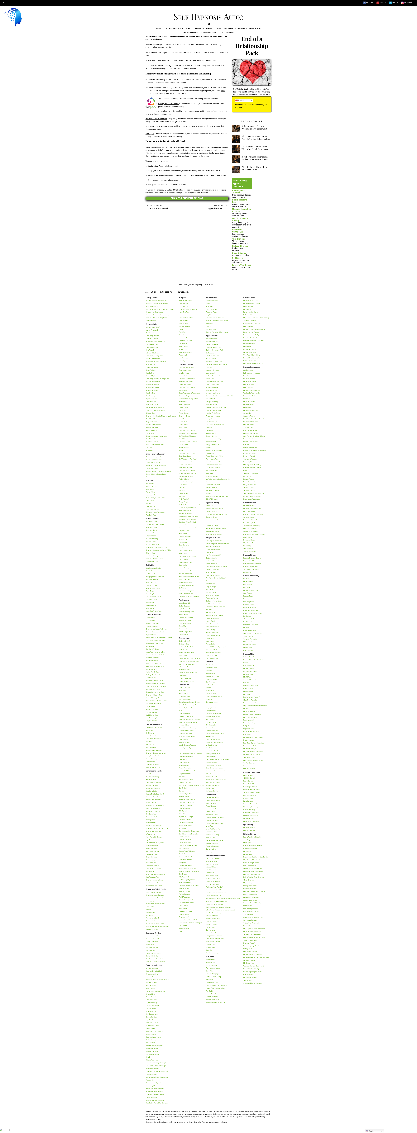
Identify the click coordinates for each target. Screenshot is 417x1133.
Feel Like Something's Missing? (156, 1063)
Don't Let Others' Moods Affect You (254, 660)
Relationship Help (249, 834)
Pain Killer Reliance (152, 419)
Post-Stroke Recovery (153, 509)
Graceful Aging (150, 483)
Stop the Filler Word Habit (154, 831)
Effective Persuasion (212, 356)
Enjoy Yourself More (249, 485)
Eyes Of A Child (184, 306)
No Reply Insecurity (152, 539)
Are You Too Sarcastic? (153, 851)
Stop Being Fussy (249, 757)
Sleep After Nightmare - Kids (155, 666)
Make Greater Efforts (185, 551)
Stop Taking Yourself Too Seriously (157, 1103)
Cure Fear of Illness (185, 842)
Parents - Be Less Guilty (251, 335)
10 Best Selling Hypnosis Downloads (240, 183)
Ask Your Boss (210, 665)
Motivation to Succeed (213, 941)
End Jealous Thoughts (250, 951)
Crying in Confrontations (213, 713)
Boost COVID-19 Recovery (187, 728)
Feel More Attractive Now (251, 911)
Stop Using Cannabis (152, 336)
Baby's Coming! (248, 781)
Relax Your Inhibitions (250, 376)
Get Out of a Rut (184, 343)
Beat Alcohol (150, 350)
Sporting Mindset (211, 488)
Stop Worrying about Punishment (189, 393)
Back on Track (248, 596)
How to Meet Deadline (213, 751)
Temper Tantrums (151, 721)
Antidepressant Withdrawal (154, 936)
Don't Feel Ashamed (152, 1014)
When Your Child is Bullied (251, 355)
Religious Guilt (150, 413)
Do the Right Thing (249, 723)
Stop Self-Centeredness (213, 652)
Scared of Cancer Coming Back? (156, 474)
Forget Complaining (152, 854)
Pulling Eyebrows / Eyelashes (155, 577)
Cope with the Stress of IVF (252, 784)
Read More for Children (153, 689)
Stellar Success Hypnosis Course (156, 300)
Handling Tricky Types (213, 413)
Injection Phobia (184, 373)
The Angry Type (151, 901)
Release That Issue (152, 1051)
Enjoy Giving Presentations (214, 768)
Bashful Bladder (184, 888)
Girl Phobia (182, 548)
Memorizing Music (212, 832)
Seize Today (183, 335)
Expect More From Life (213, 881)
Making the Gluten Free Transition (189, 771)
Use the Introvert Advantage (252, 496)
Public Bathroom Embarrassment (189, 505)
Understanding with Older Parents (253, 966)
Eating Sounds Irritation (153, 756)
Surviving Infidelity (249, 960)
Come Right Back (248, 462)
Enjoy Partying (183, 303)
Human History (183, 614)
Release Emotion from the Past (216, 407)
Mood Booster (150, 1043)
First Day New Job (212, 731)
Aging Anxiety (150, 489)
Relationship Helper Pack (214, 465)
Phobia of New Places (186, 594)
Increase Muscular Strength (252, 563)
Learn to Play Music (212, 820)
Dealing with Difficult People (156, 889)
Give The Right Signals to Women (216, 566)
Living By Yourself (249, 456)
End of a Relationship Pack (252, 46)
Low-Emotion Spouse (250, 848)
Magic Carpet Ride (184, 603)
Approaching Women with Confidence (217, 544)
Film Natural (210, 690)
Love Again (150, 134)
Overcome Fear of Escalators (188, 442)
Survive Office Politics (213, 716)
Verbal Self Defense (152, 929)
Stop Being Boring (151, 791)
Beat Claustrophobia (185, 582)
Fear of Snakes (184, 376)
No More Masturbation (153, 381)
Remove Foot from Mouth (154, 886)
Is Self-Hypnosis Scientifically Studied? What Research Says (255, 158)
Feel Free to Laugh (185, 623)
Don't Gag (149, 741)
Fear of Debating (211, 806)
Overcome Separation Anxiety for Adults (158, 550)
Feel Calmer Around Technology (156, 1066)
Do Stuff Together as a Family (252, 358)
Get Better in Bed (211, 422)
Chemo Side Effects (152, 468)
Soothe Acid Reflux (185, 688)
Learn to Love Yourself (250, 442)
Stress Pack (210, 379)
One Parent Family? (249, 349)
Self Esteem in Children (153, 703)
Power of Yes (183, 329)
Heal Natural (183, 759)
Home (158, 28)
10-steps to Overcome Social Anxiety (157, 315)
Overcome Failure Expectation (155, 1094)
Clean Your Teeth (184, 713)
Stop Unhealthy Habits (186, 779)
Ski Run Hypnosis (184, 606)
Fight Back (149, 840)
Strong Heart (183, 908)
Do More (246, 579)
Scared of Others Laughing (187, 473)
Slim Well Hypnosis (212, 499)
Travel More (182, 332)
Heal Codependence (249, 865)
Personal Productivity (251, 576)
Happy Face (210, 638)
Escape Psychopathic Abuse (252, 946)
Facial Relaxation (184, 897)
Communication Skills (154, 771)
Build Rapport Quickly (213, 575)
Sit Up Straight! (184, 814)
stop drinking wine (211, 390)
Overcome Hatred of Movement (155, 753)
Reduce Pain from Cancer (154, 460)
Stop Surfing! (150, 373)
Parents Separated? (152, 626)
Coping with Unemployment (214, 742)
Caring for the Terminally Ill (187, 705)
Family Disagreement (250, 894)
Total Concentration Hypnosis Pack (217, 496)
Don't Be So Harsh (151, 982)
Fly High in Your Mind (185, 609)
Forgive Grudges (211, 587)
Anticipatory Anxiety (152, 521)
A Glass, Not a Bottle (152, 353)
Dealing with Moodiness (153, 921)
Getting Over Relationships (251, 923)
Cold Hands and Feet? (186, 860)
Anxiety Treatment (152, 518)
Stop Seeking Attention (213, 546)
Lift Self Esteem (151, 320)
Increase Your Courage (250, 685)
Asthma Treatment (185, 699)
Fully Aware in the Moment (251, 373)
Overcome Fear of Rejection (156, 119)
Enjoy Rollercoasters (185, 510)
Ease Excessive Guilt (152, 1005)
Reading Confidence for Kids (155, 692)
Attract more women (152, 306)
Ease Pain (209, 971)
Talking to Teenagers (249, 320)
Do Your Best (210, 873)
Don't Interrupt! (150, 871)
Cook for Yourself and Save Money (217, 332)
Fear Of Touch (183, 533)
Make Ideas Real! (211, 861)
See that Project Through (214, 913)
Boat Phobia (183, 402)
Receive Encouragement (213, 953)
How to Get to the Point (153, 799)
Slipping (181, 450)
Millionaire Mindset (249, 540)
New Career (209, 699)
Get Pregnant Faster (249, 795)
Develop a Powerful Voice (154, 825)
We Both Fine (210, 612)
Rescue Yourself (248, 384)
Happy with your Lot (249, 703)
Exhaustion (182, 690)
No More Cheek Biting (153, 588)
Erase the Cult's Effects (153, 739)
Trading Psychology (249, 551)
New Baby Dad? (248, 326)
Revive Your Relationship (251, 969)
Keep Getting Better (212, 875)
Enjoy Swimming (184, 545)
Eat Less (182, 791)
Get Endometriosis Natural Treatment (190, 753)
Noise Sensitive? (151, 747)
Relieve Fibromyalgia (212, 974)
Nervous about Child (249, 361)
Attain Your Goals (248, 619)
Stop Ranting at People (153, 877)
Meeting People (151, 820)
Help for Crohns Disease (186, 731)
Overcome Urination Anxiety (154, 559)
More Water (209, 306)
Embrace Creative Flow (250, 410)
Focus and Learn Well (213, 485)
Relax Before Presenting (213, 765)
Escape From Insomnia (213, 419)
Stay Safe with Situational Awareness (255, 705)
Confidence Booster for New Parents (254, 329)
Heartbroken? (183, 675)
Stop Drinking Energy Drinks (155, 356)
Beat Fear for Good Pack (214, 361)
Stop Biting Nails (151, 594)
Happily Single (247, 949)
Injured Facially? (151, 736)
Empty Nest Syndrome (250, 312)
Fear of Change (184, 413)
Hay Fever (182, 776)
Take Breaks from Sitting (251, 569)
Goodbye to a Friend (249, 888)
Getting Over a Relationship (169, 104)
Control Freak (150, 906)
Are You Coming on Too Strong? (216, 578)
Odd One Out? (183, 488)
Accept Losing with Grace (251, 754)
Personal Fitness (249, 555)
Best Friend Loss (184, 670)
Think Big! (209, 950)
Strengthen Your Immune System (189, 702)
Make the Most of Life (186, 318)
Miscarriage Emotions (250, 787)
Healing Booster (184, 914)
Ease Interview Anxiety (213, 739)
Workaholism (210, 788)
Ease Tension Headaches (187, 751)
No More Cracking (184, 891)
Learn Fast (209, 826)
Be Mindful (209, 430)
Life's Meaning (183, 320)
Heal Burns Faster (184, 762)
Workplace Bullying (212, 791)
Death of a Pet (183, 650)
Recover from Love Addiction (252, 954)
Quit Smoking (248, 825)
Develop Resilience (249, 691)
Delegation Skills (211, 710)
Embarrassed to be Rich (251, 520)
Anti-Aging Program (212, 341)
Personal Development (251, 367)
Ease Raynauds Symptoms (187, 748)
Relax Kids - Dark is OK (153, 663)
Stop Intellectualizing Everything (253, 493)
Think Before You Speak (153, 782)
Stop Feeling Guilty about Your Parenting (256, 318)
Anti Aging (149, 480)
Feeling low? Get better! (153, 953)
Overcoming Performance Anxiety (156, 547)
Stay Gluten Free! (211, 315)
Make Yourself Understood (154, 837)
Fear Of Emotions (184, 439)
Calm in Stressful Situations (252, 714)
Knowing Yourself (248, 720)
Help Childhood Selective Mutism (156, 701)
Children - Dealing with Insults (155, 632)
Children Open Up (151, 706)
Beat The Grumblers (212, 627)
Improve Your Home (249, 439)
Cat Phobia (182, 410)
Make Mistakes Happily (186, 482)
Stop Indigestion (184, 837)
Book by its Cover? (212, 655)
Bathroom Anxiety (151, 527)
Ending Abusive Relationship (252, 837)
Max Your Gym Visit (185, 794)
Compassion (247, 413)
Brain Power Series (249, 402)
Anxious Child (150, 646)
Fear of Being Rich (249, 523)
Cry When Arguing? (152, 1002)
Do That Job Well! (211, 921)
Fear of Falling (150, 492)
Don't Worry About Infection (187, 556)
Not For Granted (211, 592)
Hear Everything (151, 814)
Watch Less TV (248, 636)
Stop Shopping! (248, 548)
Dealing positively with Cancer (155, 457)
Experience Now (184, 338)
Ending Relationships (250, 886)
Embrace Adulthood (249, 381)
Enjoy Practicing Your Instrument (156, 686)
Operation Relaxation (185, 865)
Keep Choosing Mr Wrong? (251, 863)
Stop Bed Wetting (151, 759)
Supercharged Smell (185, 352)
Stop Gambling (150, 364)
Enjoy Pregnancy (248, 801)
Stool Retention (184, 848)
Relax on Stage (150, 553)
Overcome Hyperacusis (186, 802)
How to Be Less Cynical (153, 1083)
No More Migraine (184, 742)
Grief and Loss (184, 638)
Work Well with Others (213, 782)
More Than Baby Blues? (251, 812)
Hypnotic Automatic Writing (214, 508)
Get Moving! (183, 788)
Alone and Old (150, 495)
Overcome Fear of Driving (187, 430)
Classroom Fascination (213, 800)
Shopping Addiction (152, 430)
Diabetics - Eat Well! (185, 733)
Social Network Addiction (153, 439)
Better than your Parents (251, 332)
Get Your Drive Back (212, 884)
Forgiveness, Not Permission (215, 938)
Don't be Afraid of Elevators (187, 436)
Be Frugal (209, 427)
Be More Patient (248, 674)
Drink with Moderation (152, 384)
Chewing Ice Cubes (152, 585)
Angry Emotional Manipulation (155, 898)
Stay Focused (247, 593)
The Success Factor (212, 490)
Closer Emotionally (249, 880)
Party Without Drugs (152, 404)
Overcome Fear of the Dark (187, 528)
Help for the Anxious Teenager (155, 683)
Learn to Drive (183, 559)
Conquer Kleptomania (152, 376)
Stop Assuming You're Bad (154, 959)
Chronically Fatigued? (185, 708)
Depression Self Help (153, 933)
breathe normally (211, 442)
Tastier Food (183, 355)
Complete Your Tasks (212, 728)
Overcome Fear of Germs (187, 462)
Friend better (210, 552)
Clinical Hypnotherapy (154, 724)
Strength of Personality (250, 473)
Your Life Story (183, 323)
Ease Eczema (183, 739)
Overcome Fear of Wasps (187, 387)
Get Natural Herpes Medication (188, 834)
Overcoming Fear (151, 1011)
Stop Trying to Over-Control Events (254, 436)
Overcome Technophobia (186, 591)
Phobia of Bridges (184, 404)
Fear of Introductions (212, 618)
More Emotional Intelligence (154, 1045)
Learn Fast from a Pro (213, 829)
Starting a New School (153, 675)
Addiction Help (151, 324)
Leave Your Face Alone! (186, 903)
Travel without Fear (185, 536)
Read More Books (249, 622)
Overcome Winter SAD (153, 939)
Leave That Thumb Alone (153, 611)
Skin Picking (150, 608)
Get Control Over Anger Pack (215, 424)
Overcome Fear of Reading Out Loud (157, 828)
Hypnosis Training (212, 503)
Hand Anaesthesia (211, 523)
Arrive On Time (211, 693)
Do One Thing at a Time (250, 590)
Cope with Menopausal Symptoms (189, 719)
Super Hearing (183, 346)
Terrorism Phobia (184, 525)
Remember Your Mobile (250, 625)
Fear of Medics (183, 424)
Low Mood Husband (152, 947)
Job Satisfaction (211, 725)
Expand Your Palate (185, 456)
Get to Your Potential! (213, 858)
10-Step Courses (152, 298)
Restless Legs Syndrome (187, 880)
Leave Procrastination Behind (252, 613)
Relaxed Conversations (153, 788)
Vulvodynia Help (184, 928)
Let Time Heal (183, 667)
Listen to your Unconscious (252, 499)
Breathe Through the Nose (187, 900)
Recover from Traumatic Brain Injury (190, 923)
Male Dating (209, 641)
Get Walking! (247, 572)
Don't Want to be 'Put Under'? (188, 459)
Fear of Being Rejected (250, 908)
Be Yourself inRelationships (252, 931)
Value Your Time (211, 756)
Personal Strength (249, 711)
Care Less (246, 766)
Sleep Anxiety (183, 565)
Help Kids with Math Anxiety (154, 681)
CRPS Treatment (211, 965)
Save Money (247, 546)
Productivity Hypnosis (213, 416)
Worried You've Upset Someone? (156, 361)
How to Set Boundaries (213, 635)
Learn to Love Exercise (250, 566)
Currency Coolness (249, 517)
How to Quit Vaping (249, 830)
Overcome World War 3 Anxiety (189, 596)
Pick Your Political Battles (251, 874)
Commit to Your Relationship (252, 903)
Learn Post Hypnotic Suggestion (253, 743)
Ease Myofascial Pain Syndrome (216, 985)
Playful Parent (247, 346)
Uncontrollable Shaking (186, 756)
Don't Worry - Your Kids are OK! (253, 363)
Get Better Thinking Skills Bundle (216, 364)
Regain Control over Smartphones (156, 436)
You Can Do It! (248, 427)
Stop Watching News (152, 387)
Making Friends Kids (152, 672)
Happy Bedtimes (151, 635)
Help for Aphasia (151, 863)
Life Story (182, 361)
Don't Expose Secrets (250, 717)
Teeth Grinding (183, 905)
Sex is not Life (210, 482)
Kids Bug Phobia (151, 620)
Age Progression (248, 370)
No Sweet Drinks (211, 329)
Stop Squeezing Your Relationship (254, 929)
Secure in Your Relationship (252, 934)
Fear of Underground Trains (187, 508)
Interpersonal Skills (213, 538)
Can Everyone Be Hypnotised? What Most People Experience (255, 147)
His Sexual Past (248, 963)
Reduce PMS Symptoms (186, 857)
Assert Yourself (150, 774)
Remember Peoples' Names (214, 840)
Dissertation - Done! (249, 645)
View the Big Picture (185, 632)
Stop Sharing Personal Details (155, 874)
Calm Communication (212, 624)
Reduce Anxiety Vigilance (154, 750)
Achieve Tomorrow (212, 916)
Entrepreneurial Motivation (214, 936)
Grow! (245, 470)
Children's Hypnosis (153, 615)
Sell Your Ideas (211, 682)
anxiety (208, 447)
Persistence (247, 616)
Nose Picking (150, 602)
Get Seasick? (183, 926)
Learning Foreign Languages (215, 817)
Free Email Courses (203, 28)
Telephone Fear (184, 530)
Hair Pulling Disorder (152, 579)
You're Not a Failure (152, 1023)
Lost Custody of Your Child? (252, 323)
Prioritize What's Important (251, 390)
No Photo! (182, 496)
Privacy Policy (189, 285)
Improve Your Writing (212, 676)
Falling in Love (247, 906)
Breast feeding (247, 775)
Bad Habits (150, 565)
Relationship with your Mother (252, 972)
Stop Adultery (247, 883)
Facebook (370, 3)
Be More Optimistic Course (154, 312)
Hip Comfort (209, 979)
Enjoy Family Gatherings (251, 897)
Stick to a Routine (249, 416)
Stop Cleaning (150, 396)
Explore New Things (152, 660)
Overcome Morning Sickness (252, 804)
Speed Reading (211, 849)
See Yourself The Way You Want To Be (191, 785)
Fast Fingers (210, 736)
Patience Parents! (249, 343)
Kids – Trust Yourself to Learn (155, 640)
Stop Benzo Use (151, 402)
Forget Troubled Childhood (154, 727)
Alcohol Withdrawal (152, 330)
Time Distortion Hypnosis (214, 534)
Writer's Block (247, 647)
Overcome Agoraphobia (186, 367)
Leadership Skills (211, 679)
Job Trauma (209, 719)
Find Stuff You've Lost (250, 430)
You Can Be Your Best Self (251, 393)
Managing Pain (210, 962)
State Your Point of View (153, 797)
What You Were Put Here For (188, 309)
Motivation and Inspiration (215, 855)
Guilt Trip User (150, 912)
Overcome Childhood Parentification (157, 1071)
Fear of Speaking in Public (214, 456)
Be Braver (209, 367)
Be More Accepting (152, 974)
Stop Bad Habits (151, 571)
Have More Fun (184, 312)
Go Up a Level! (210, 947)
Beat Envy (149, 1057)
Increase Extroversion (250, 447)
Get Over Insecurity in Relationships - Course (160, 309)
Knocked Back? (151, 1008)
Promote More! (210, 927)
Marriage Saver (248, 974)
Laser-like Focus (248, 604)
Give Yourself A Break (153, 1025)
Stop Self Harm (150, 761)
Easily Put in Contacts (186, 716)
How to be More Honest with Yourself (157, 980)
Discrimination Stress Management (157, 1077)
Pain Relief (210, 956)
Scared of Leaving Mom (153, 698)
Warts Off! (182, 931)
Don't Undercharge (249, 511)
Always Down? (150, 988)
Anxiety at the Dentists (186, 381)
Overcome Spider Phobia (187, 379)
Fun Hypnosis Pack (212, 459)
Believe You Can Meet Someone (253, 877)
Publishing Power (248, 602)
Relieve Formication (185, 768)
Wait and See (150, 1080)
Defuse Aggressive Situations (155, 895)
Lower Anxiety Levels (152, 533)
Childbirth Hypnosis (249, 778)
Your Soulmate (248, 914)
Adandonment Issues (250, 900)
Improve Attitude (248, 740)
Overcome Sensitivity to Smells (189, 885)
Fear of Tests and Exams (187, 571)
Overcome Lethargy (249, 607)
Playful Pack (247, 677)
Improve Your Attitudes (250, 396)
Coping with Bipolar (152, 956)
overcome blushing (212, 476)
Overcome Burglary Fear (186, 585)
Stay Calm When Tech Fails (187, 522)
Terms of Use (208, 285)
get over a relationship (213, 393)
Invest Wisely (247, 537)
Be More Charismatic (212, 569)
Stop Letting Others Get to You (253, 760)
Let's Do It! (246, 587)
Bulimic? (208, 303)
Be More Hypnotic (211, 511)
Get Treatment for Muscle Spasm (189, 831)
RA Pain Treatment (212, 997)
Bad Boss (209, 670)
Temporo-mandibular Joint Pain (215, 1002)
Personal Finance (249, 503)
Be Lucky (246, 708)
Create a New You (211, 436)
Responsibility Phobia (185, 467)
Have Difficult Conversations (155, 805)
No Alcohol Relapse (152, 442)
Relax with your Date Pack (214, 381)
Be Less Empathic (151, 997)
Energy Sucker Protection (154, 892)
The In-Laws (210, 581)
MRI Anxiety (183, 828)
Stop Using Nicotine (152, 390)
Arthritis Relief (210, 959)
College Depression (152, 941)
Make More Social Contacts (214, 615)
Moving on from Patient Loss (188, 672)
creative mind (210, 373)
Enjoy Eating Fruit (211, 309)
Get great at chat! (151, 817)
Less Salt (209, 326)
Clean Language (151, 860)
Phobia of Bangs (184, 479)
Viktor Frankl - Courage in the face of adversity (220, 910)
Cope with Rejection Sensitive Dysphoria (256, 957)
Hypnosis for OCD (151, 399)
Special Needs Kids (249, 352)
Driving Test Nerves (185, 384)
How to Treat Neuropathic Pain (215, 988)
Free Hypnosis (228, 33)
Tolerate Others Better (250, 680)
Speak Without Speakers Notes (216, 779)
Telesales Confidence (212, 785)
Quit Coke (149, 447)
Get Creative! (247, 584)
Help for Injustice (151, 1034)
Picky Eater (209, 323)
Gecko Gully (157, 1120)
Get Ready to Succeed (213, 467)
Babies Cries (247, 309)
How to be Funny (151, 779)
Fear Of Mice (183, 485)
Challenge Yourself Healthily (252, 465)
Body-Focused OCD (152, 427)
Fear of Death (183, 422)
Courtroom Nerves (151, 530)
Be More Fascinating (152, 777)
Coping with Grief (184, 641)
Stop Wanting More (249, 543)
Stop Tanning (150, 450)
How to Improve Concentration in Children (159, 638)
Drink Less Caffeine (152, 333)
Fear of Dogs (183, 427)
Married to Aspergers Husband (252, 845)
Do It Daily (246, 694)
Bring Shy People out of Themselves (157, 926)
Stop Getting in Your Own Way (253, 633)
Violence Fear (183, 539)
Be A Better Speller (212, 814)
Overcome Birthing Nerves (251, 789)
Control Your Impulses (153, 1040)
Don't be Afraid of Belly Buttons (189, 399)
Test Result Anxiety (152, 556)
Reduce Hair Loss (151, 486)
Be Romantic (247, 851)
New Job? (209, 774)
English (241, 100)
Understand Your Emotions (154, 1031)
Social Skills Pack (212, 338)
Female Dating (210, 644)
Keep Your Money (249, 505)
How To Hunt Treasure (186, 617)
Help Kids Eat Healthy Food (154, 643)
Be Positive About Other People (253, 751)
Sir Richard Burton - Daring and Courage (218, 907)
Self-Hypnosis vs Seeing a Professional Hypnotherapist (254, 127)
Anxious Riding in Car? (186, 562)
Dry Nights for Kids (152, 715)
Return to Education (212, 846)
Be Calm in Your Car (152, 968)
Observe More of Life (250, 671)
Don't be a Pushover (152, 658)
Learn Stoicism (248, 387)
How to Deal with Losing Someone (189, 658)
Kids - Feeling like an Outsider (155, 655)
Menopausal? (183, 862)
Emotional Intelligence (154, 965)
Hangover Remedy (184, 774)
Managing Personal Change (252, 467)
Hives (180, 710)
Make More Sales (211, 776)
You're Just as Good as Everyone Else (218, 479)
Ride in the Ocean (184, 629)
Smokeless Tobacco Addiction (155, 341)
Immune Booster (184, 765)
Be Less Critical (211, 561)
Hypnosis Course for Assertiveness (157, 303)
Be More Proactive (212, 685)
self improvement (211, 470)
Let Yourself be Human (250, 422)
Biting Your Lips (151, 582)
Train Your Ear (210, 837)
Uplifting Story (210, 944)
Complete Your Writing (250, 639)
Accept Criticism (151, 802)
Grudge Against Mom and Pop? (253, 917)
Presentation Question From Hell (216, 771)
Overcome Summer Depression (155, 962)
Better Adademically (212, 797)
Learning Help (211, 794)
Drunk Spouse (247, 842)
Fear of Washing (184, 568)
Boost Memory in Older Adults (155, 498)
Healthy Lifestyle (184, 796)
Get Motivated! (210, 930)
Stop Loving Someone (250, 920)
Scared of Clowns (184, 416)
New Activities (183, 358)
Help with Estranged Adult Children (254, 891)
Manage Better (210, 673)
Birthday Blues (150, 994)
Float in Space (183, 634)
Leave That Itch (151, 605)
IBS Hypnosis (183, 811)
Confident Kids (150, 617)
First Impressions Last (213, 549)
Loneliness (246, 399)
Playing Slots (150, 433)
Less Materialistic (248, 665)
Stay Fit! (208, 493)
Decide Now (209, 748)
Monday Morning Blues (213, 753)
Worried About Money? (250, 531)
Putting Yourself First (212, 632)
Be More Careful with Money (252, 508)
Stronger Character (249, 490)
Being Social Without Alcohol (155, 445)
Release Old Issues (152, 1048)
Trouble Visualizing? (185, 696)
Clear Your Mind (211, 803)
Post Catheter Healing (213, 968)
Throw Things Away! (152, 347)
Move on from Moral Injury (187, 664)
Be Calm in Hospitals (185, 573)
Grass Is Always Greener (153, 1037)
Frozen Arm (209, 505)
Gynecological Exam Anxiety (188, 845)
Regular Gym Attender (250, 561)
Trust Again (150, 126)
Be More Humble (151, 985)
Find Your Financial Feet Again (253, 514)
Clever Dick (149, 915)
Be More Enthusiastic (213, 918)
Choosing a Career (212, 702)
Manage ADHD (150, 744)
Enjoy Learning (210, 812)
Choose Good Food (185, 782)
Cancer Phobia (183, 407)
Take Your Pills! (184, 877)
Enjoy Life (182, 298)
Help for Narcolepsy (185, 808)
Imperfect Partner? (249, 943)
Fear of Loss (183, 655)
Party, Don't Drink (151, 422)
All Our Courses (173, 28)
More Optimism (248, 688)
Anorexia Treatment (212, 300)
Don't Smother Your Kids (251, 338)
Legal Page (199, 285)
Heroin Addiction (151, 370)
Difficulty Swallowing (152, 544)
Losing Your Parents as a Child (155, 652)
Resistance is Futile (212, 520)
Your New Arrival (211, 433)
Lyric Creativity (248, 650)
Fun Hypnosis (184, 600)
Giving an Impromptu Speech (215, 733)
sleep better (209, 473)
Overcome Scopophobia (186, 396)
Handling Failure (211, 870)
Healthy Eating (211, 298)
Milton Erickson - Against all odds (216, 901)
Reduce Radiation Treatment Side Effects (159, 471)
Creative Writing (248, 582)
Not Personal (210, 589)
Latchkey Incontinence (186, 822)
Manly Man (246, 726)
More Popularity (211, 572)
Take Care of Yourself (185, 911)
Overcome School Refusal (154, 695)
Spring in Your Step (212, 402)
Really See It (183, 349)
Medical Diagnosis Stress (187, 736)
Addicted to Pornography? (154, 424)
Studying (209, 852)
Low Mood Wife (150, 950)
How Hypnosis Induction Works (216, 528)
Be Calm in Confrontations (214, 601)
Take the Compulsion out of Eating (217, 320)
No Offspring (150, 733)
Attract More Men (211, 563)
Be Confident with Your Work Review (217, 759)
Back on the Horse (212, 864)
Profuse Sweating (184, 894)
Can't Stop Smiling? (152, 599)
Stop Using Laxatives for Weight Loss (158, 379)
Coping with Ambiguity (250, 459)
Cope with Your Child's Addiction (253, 341)
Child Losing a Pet (151, 669)
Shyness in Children (152, 709)
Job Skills (209, 662)
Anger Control (150, 977)
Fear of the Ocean (184, 579)
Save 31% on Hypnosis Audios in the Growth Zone (239, 28)
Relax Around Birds (185, 370)
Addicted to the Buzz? (153, 327)
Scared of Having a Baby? (251, 792)
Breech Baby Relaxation (251, 821)
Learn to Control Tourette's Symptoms (191, 920)
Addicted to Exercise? (153, 359)
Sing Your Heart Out (152, 536)
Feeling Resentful (151, 1097)
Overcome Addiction (152, 338)
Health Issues (184, 685)
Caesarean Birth (248, 818)
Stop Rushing (183, 390)
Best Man (246, 683)
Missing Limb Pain (212, 994)
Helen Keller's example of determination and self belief (223, 898)
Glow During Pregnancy (250, 807)
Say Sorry (209, 609)
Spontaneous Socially (186, 300)
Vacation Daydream (185, 620)
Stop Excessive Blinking (153, 568)
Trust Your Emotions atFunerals (189, 661)
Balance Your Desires (152, 1060)
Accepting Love (248, 840)
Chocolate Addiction (152, 344)
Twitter (395, 3)
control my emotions (212, 384)
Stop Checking (150, 393)
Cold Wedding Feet (152, 561)
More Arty (246, 445)
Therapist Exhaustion (212, 531)
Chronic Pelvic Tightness (187, 851)
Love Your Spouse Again (213, 410)
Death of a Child (184, 644)
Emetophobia (183, 542)
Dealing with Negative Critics (155, 924)
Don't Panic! (182, 588)
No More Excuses (211, 924)
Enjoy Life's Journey (185, 315)
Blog (188, 28)
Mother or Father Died (186, 647)
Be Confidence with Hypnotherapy (216, 514)
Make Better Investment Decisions (254, 534)
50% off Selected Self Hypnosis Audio (200, 33)
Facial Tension (150, 591)
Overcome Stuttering (152, 764)
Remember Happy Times (186, 611)
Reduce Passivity (248, 668)
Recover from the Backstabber (155, 903)
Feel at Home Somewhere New (155, 991)
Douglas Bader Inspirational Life (216, 893)
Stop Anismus (183, 693)
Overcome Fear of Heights (187, 470)
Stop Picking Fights (152, 845)
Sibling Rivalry (247, 980)
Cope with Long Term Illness (188, 722)
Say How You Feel (151, 1020)
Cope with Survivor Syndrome (155, 1100)
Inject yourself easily (185, 883)
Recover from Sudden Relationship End (255, 857)
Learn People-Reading (153, 808)
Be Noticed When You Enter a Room (254, 419)
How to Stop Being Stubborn (155, 1088)
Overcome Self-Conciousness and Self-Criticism (221, 396)
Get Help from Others (250, 657)
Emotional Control (151, 1000)
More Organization (249, 599)
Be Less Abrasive (211, 558)
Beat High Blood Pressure (187, 799)
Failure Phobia (183, 445)
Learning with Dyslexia (213, 809)
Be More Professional (213, 376)
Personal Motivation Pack (214, 450)
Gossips (148, 909)
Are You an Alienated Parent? (252, 868)
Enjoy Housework (248, 424)
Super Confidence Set (213, 462)
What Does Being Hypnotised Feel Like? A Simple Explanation (256, 137)
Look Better (247, 734)
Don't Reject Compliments (214, 541)
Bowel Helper (183, 874)
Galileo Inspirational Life (213, 895)
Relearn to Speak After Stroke (155, 512)
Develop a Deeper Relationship (253, 871)
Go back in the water (185, 513)
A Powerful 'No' (150, 834)
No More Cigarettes (249, 827)
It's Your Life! (247, 476)
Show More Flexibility (250, 700)
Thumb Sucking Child (152, 718)
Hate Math (182, 490)
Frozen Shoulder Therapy (214, 977)
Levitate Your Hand (212, 525)
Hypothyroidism (184, 725)
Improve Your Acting (212, 835)
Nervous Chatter (151, 823)
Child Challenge (248, 306)
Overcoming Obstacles (250, 610)
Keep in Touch (210, 621)
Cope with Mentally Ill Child (251, 303)
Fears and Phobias (186, 364)
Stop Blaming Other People (252, 860)
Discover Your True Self (250, 433)
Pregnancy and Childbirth (252, 772)
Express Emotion (151, 1017)
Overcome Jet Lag (184, 819)
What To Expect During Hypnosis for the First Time (256, 168)
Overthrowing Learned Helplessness (254, 450)
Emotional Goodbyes (249, 748)
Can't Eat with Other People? (155, 524)
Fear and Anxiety (151, 541)
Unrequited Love (165, 111)
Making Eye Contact (212, 595)
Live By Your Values (249, 453)
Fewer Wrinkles (150, 506)
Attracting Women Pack (213, 347)
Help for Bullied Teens (153, 623)
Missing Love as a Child (153, 767)
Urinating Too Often (185, 839)
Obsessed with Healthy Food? (215, 318)
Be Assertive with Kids (250, 300)
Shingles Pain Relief (212, 999)
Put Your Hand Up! (151, 712)
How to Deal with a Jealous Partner (254, 937)
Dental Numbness (211, 517)
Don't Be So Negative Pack (214, 350)
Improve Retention (212, 843)
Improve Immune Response (187, 868)
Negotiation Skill (248, 728)
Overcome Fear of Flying (186, 453)
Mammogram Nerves (185, 825)
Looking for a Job (211, 745)
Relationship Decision (250, 977)
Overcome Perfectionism (251, 731)
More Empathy (210, 629)
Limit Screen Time (151, 574)
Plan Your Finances (249, 528)
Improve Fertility (248, 798)
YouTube (382, 3)
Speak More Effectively (153, 811)
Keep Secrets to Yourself (153, 868)
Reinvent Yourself (248, 479)
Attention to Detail (211, 667)
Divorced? (246, 926)
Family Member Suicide (186, 681)
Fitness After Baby (249, 809)
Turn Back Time (151, 515)
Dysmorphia (149, 730)
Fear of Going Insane (185, 465)
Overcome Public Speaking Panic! (156, 318)
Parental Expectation (152, 1068)
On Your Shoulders (249, 763)
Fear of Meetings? (211, 705)
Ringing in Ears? (184, 917)
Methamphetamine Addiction (155, 407)
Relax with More (248, 404)
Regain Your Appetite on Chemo (156, 465)
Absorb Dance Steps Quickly (215, 823)
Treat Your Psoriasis (185, 805)
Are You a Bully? (211, 650)
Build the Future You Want (214, 890)
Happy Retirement (249, 482)
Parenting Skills (249, 298)
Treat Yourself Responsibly (251, 525)
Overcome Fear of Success (187, 519)
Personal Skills (248, 654)
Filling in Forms (211, 722)
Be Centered (210, 353)
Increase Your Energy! (213, 878)
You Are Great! (210, 399)
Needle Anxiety (150, 477)
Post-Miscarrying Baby (250, 815)
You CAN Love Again (249, 940)
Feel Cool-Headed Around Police (189, 576)
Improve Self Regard (212, 370)
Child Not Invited (151, 678)
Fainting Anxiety (184, 447)
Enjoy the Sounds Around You (155, 410)
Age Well (148, 503)
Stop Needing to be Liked (154, 971)
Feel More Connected (212, 604)
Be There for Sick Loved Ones (188, 516)
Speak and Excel (211, 762)
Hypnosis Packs (212, 336)
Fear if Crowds (183, 419)
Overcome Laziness (249, 630)
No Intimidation (210, 584)
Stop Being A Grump (152, 1086)
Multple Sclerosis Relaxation (188, 745)
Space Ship (182, 626)
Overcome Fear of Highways (188, 433)
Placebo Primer (184, 854)
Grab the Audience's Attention (155, 883)
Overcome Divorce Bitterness (252, 983)
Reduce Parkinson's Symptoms (189, 871)
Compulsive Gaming (152, 367)
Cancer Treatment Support (155, 454)
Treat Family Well (151, 1074)
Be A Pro (209, 688)
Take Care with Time (185, 341)
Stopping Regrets (184, 326)
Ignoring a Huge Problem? (251, 697)
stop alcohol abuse (212, 387)
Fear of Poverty (184, 502)
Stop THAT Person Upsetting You (216, 647)
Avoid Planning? (184, 499)
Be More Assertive (212, 344)
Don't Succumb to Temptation (252, 746)
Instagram (408, 3)
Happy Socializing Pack (213, 445)
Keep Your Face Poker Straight (253, 737)
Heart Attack (183, 553)
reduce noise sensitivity (213, 439)
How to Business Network (214, 696)
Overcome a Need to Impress (155, 880)
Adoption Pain (247, 854)
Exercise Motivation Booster (252, 558)
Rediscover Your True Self (214, 887)
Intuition (245, 662)
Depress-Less (150, 944)
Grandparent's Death (152, 649)
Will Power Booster (249, 769)
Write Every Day (248, 642)
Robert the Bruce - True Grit (214, 904)
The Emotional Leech (152, 918)
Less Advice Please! (152, 865)
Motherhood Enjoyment (250, 315)
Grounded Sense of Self (186, 476)
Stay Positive (210, 453)
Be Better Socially (211, 404)
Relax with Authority (212, 598)
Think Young (150, 500)
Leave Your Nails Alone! (153, 597)
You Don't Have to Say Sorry (155, 842)
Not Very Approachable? (213, 555)
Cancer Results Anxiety (153, 462)
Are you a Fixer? (248, 488)
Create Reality (247, 407)
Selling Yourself (211, 933)
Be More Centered (249, 379)
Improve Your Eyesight (186, 817)
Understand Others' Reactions (215, 607)
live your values (211, 359)
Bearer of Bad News (152, 785)
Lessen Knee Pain (212, 982)
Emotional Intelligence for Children (156, 629)
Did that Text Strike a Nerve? (155, 794)
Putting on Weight (211, 312)
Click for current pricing (187, 198)
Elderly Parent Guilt (185, 678)
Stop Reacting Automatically (155, 1091)
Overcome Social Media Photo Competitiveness (161, 416)
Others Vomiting (184, 493)
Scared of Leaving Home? (187, 652)
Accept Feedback (151, 848)
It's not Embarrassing (152, 1054)
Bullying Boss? (210, 708)
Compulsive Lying (151, 857)
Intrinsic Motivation (212, 867)
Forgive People (150, 1028)
